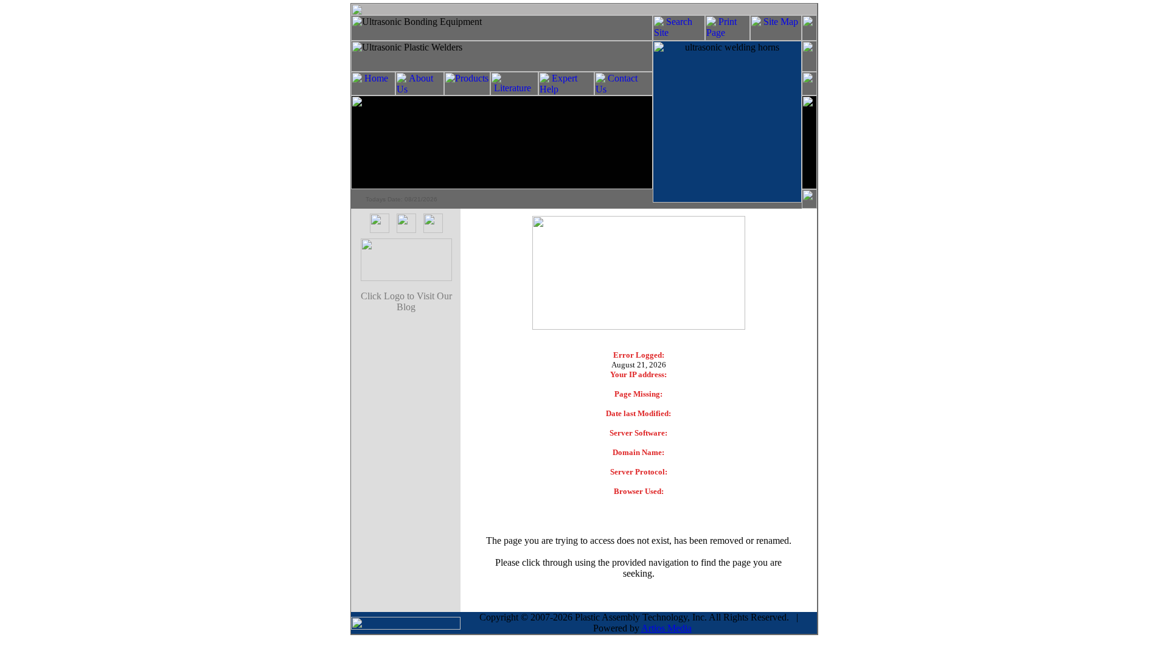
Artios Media (666, 628)
